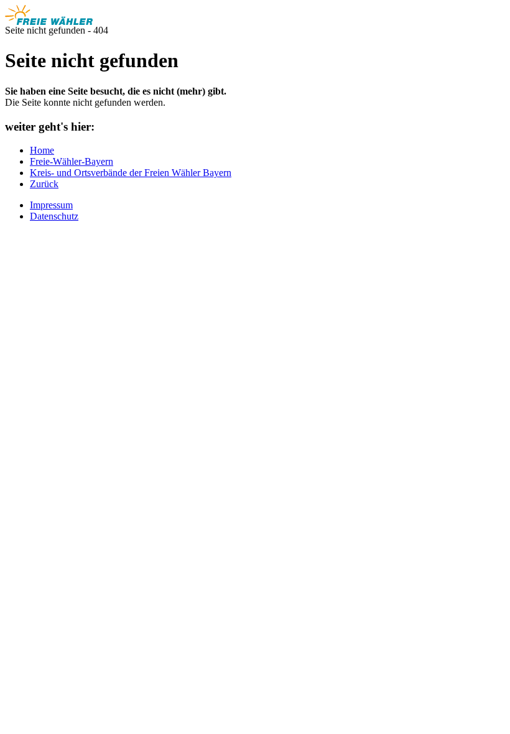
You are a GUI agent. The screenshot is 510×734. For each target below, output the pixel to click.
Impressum (51, 205)
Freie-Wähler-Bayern (71, 161)
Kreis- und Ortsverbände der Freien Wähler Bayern (130, 172)
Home (42, 150)
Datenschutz (54, 216)
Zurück (44, 184)
